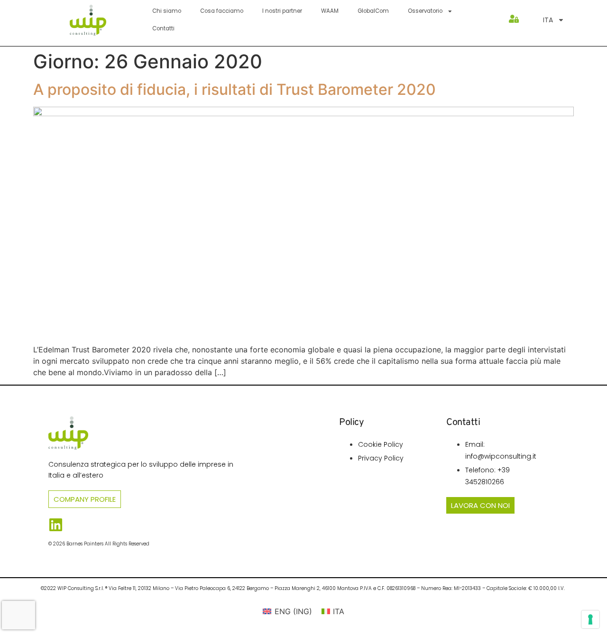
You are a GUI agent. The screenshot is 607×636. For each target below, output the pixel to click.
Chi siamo (166, 11)
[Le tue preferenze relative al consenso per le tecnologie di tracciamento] (590, 619)
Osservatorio (425, 11)
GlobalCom (373, 11)
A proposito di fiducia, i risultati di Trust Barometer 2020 (234, 89)
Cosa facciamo (221, 11)
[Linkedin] (55, 524)
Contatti (163, 28)
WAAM (330, 11)
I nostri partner (282, 11)
